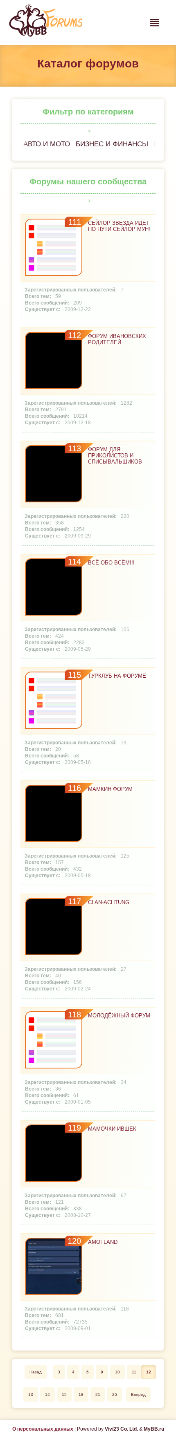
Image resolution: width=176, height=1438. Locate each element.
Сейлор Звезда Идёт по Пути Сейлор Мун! (119, 226)
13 (30, 1394)
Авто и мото (46, 144)
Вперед (138, 1394)
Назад (35, 1372)
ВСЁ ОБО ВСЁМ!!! (111, 563)
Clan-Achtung (108, 902)
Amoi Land (102, 1242)
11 (134, 1372)
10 (117, 1372)
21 (97, 1394)
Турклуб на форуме (117, 676)
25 (114, 1394)
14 (47, 1394)
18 (81, 1394)
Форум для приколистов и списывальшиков (115, 455)
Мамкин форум (110, 789)
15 (64, 1394)
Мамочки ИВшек (112, 1129)
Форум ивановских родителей (117, 339)
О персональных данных (42, 1429)
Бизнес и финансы (112, 144)
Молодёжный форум (119, 1015)
